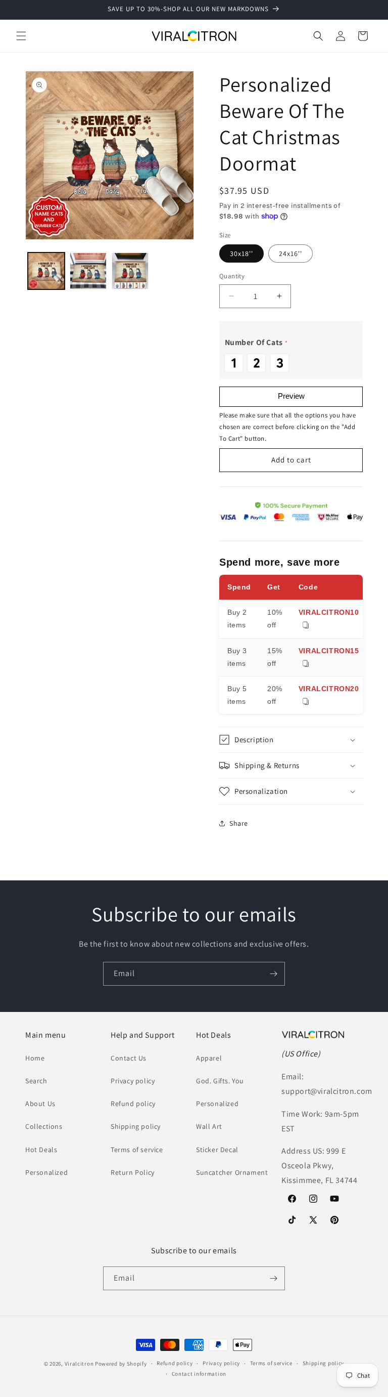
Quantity (232, 276)
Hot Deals (41, 1149)
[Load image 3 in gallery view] (130, 270)
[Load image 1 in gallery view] (46, 270)
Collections (44, 1126)
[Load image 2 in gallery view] (88, 270)
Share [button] (238, 823)
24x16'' (290, 253)
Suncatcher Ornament (232, 1172)
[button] (21, 36)
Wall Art (209, 1126)
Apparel (209, 1058)
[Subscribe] (273, 974)
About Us (40, 1103)
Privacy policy (133, 1080)
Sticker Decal (217, 1149)
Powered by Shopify (121, 1363)
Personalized (46, 1172)
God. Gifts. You (220, 1080)
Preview (291, 396)
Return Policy (133, 1172)
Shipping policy (136, 1126)
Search (36, 1080)
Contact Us (129, 1058)
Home (34, 1058)
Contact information (199, 1373)
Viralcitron (79, 1363)
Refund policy (133, 1103)
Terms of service (137, 1149)
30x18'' (241, 253)
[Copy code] (306, 625)
